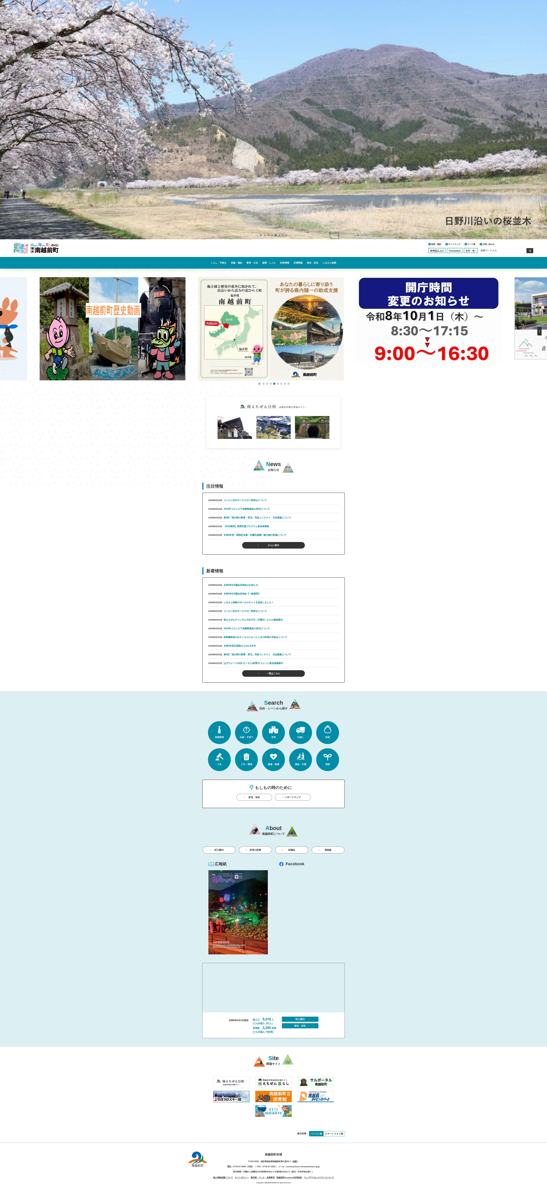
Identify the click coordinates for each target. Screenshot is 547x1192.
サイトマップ (454, 244)
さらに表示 (273, 545)
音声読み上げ (437, 251)
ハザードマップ (293, 797)
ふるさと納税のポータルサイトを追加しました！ (249, 602)
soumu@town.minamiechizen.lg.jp (303, 1166)
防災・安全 (254, 797)
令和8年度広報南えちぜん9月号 (240, 646)
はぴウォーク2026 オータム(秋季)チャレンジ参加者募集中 (253, 663)
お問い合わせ (488, 244)
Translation (455, 251)
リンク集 (471, 244)
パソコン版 (316, 1133)
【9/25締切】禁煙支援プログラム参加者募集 (246, 526)
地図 (295, 1161)
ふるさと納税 (329, 263)
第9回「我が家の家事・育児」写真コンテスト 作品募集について (257, 517)
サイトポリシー (242, 1177)
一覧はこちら (273, 673)
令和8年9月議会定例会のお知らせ (241, 585)
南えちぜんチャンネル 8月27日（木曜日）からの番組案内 (253, 620)
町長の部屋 (255, 850)
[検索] (529, 250)
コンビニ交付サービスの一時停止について (245, 500)
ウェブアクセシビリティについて (319, 1177)
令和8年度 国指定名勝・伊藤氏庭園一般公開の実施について (255, 535)
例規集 (328, 850)
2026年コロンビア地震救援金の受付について (247, 509)
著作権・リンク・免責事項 (263, 1177)
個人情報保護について (223, 1177)
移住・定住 (300, 1025)
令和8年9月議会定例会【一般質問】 (242, 593)
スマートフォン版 (334, 1133)
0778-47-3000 (239, 1166)
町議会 (291, 850)
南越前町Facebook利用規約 (289, 1177)
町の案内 (219, 850)
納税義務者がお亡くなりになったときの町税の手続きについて (255, 637)
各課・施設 (436, 244)
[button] (265, 235)
